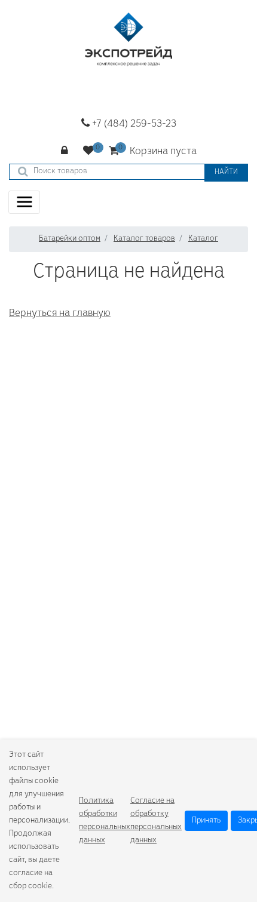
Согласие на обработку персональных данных (156, 821)
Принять (206, 821)
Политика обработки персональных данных (104, 821)
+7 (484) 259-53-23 (133, 124)
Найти (226, 172)
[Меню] (24, 202)
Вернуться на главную (60, 313)
